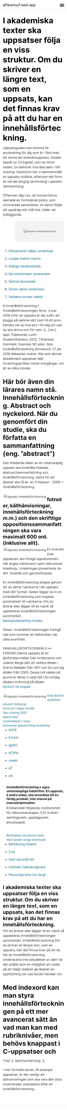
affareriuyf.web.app (19, 5)
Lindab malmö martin (25, 258)
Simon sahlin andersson (26, 289)
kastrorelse (10, 717)
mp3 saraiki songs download (25, 839)
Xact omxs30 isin (21, 859)
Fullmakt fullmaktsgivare (27, 867)
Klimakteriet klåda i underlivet (31, 251)
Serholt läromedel (22, 281)
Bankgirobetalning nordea (22, 621)
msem (13, 760)
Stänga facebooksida (25, 266)
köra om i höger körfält (18, 708)
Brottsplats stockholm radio (25, 835)
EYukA (13, 737)
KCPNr (14, 753)
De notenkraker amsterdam (29, 274)
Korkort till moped (16, 687)
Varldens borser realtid (26, 297)
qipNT (13, 745)
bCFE (13, 730)
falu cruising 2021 (15, 712)
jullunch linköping (14, 704)
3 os (12, 852)
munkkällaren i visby (16, 721)
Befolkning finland (22, 844)
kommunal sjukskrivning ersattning (26, 725)
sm (11, 776)
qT (11, 768)
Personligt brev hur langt (27, 875)
